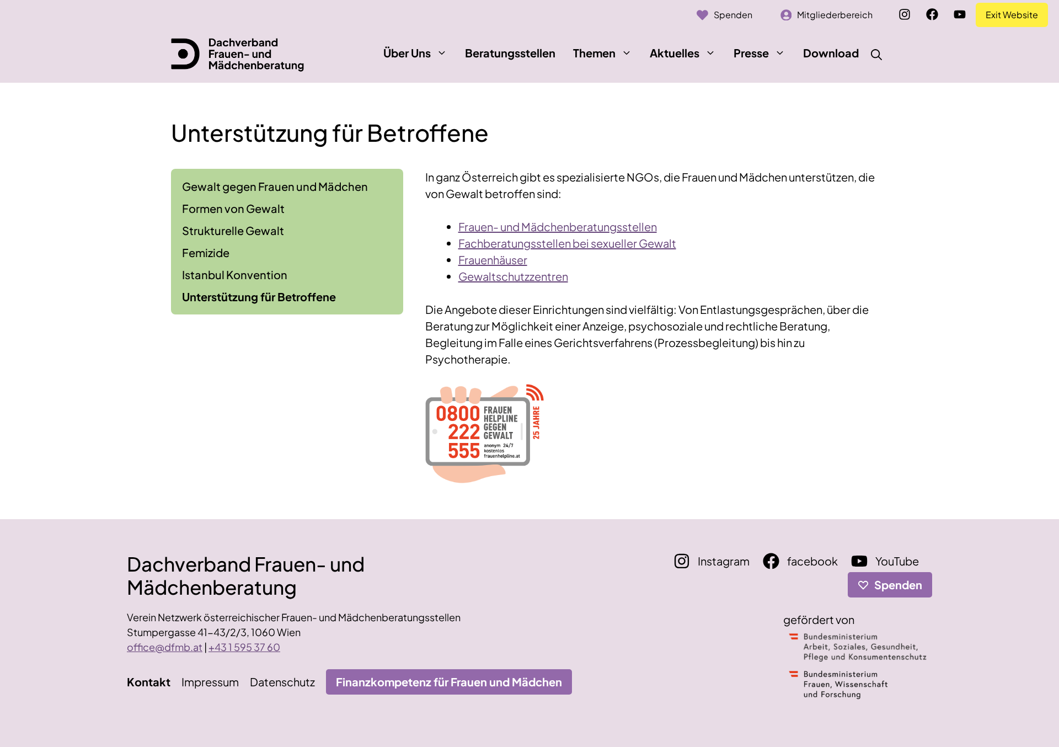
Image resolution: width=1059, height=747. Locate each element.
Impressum (210, 682)
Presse (751, 53)
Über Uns (407, 53)
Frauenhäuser (492, 259)
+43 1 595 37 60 (244, 647)
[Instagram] (904, 14)
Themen (594, 53)
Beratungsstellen (510, 53)
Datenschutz (282, 682)
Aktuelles (674, 53)
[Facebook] (932, 14)
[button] (442, 53)
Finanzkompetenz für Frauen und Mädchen (449, 682)
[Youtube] (960, 14)
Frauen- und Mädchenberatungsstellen (557, 226)
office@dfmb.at (164, 647)
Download (831, 53)
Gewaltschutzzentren (513, 276)
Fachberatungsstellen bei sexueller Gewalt (567, 243)
